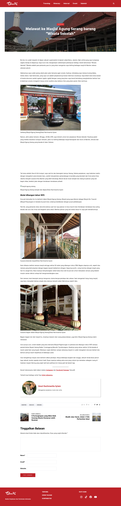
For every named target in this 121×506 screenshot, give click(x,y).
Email (22, 462)
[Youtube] (95, 497)
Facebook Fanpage (62, 370)
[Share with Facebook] (95, 405)
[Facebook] (90, 497)
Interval (66, 3)
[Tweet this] (97, 405)
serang (39, 405)
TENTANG (45, 492)
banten (24, 405)
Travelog (46, 3)
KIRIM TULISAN (47, 495)
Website (23, 468)
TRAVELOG (60, 24)
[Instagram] (81, 497)
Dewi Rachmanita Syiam (59, 39)
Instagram (49, 370)
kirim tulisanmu (47, 375)
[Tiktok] (86, 497)
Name (22, 455)
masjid (31, 405)
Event (75, 3)
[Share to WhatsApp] (99, 405)
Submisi (84, 3)
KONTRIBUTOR (47, 498)
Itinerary (57, 3)
